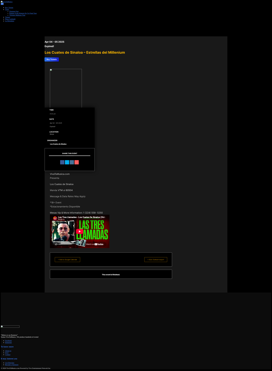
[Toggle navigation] (2, 4)
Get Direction (9, 363)
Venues (7, 17)
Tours (7, 9)
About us (8, 351)
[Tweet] (67, 162)
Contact (7, 355)
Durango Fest (13, 11)
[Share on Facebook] (62, 162)
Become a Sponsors (11, 365)
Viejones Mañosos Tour (17, 15)
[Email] (76, 162)
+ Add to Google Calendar (67, 260)
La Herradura (9, 21)
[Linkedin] (72, 162)
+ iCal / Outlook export (155, 260)
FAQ (6, 353)
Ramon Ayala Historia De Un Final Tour (23, 13)
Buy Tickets (9, 7)
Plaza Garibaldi (10, 19)
